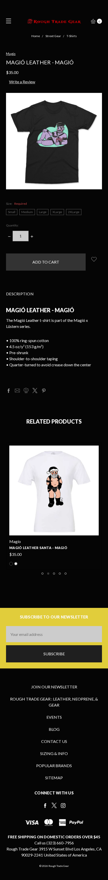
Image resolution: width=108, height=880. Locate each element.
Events (54, 717)
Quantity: (12, 225)
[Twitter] (34, 390)
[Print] (26, 390)
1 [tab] (42, 574)
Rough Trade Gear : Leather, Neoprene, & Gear (54, 701)
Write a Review (22, 81)
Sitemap (54, 777)
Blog (54, 729)
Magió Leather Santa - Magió (38, 548)
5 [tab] (66, 574)
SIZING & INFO (54, 753)
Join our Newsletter (54, 686)
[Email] (17, 390)
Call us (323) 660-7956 (54, 842)
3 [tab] (54, 574)
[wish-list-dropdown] (94, 259)
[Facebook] (8, 390)
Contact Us (54, 741)
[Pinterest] (43, 390)
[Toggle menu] (7, 21)
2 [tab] (48, 574)
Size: (16, 203)
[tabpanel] (54, 506)
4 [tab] (60, 574)
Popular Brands (54, 765)
